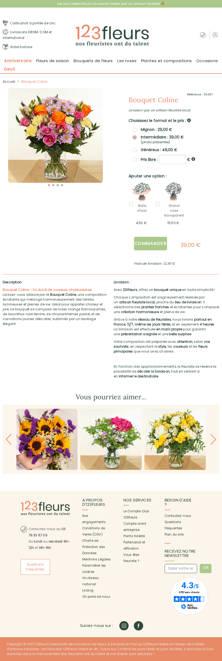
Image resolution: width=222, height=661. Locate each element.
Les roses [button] (126, 61)
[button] (216, 34)
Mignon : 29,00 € (156, 129)
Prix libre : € (166, 159)
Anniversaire (18, 61)
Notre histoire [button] (20, 47)
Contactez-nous (178, 516)
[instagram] (124, 626)
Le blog (87, 590)
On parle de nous (96, 596)
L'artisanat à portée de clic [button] (32, 23)
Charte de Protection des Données (93, 547)
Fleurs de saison (52, 61)
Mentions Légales (96, 559)
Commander (151, 243)
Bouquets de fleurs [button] (93, 61)
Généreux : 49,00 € (159, 149)
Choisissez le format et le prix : (158, 120)
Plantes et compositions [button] (166, 61)
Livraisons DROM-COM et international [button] (27, 35)
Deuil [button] (9, 69)
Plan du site (174, 534)
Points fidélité (134, 536)
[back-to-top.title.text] (215, 608)
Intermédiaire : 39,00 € (162, 139)
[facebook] (138, 626)
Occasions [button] (207, 61)
